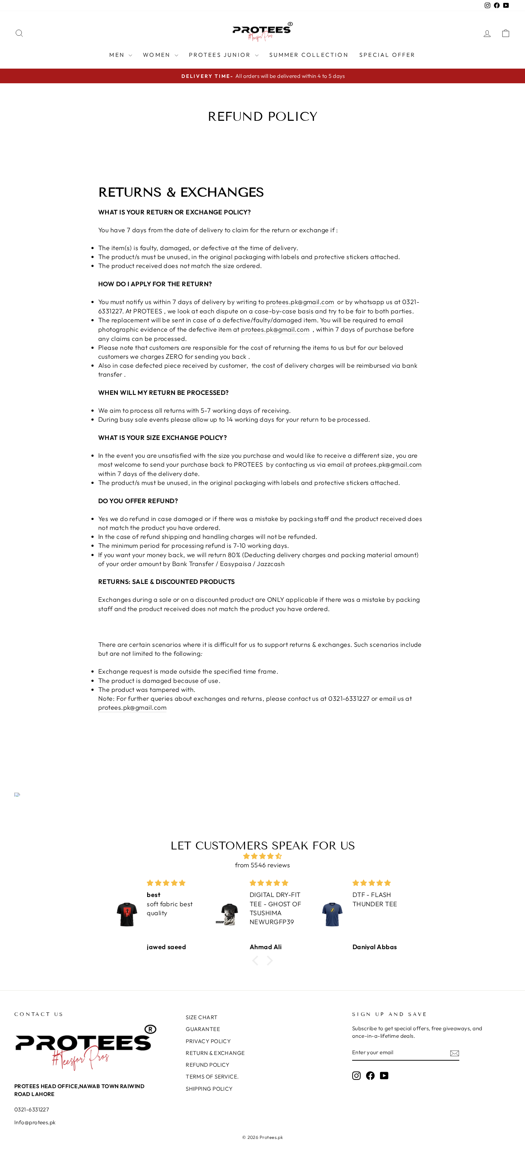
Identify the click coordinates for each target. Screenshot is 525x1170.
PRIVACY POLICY (208, 1041)
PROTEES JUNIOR (221, 54)
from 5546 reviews (262, 865)
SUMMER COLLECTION (309, 54)
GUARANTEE (203, 1029)
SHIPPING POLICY (209, 1088)
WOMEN (157, 54)
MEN (118, 54)
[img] (262, 856)
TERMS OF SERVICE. (212, 1076)
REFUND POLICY (208, 1064)
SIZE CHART (202, 1017)
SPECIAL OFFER (387, 54)
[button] (257, 961)
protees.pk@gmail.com (300, 302)
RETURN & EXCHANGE (215, 1053)
